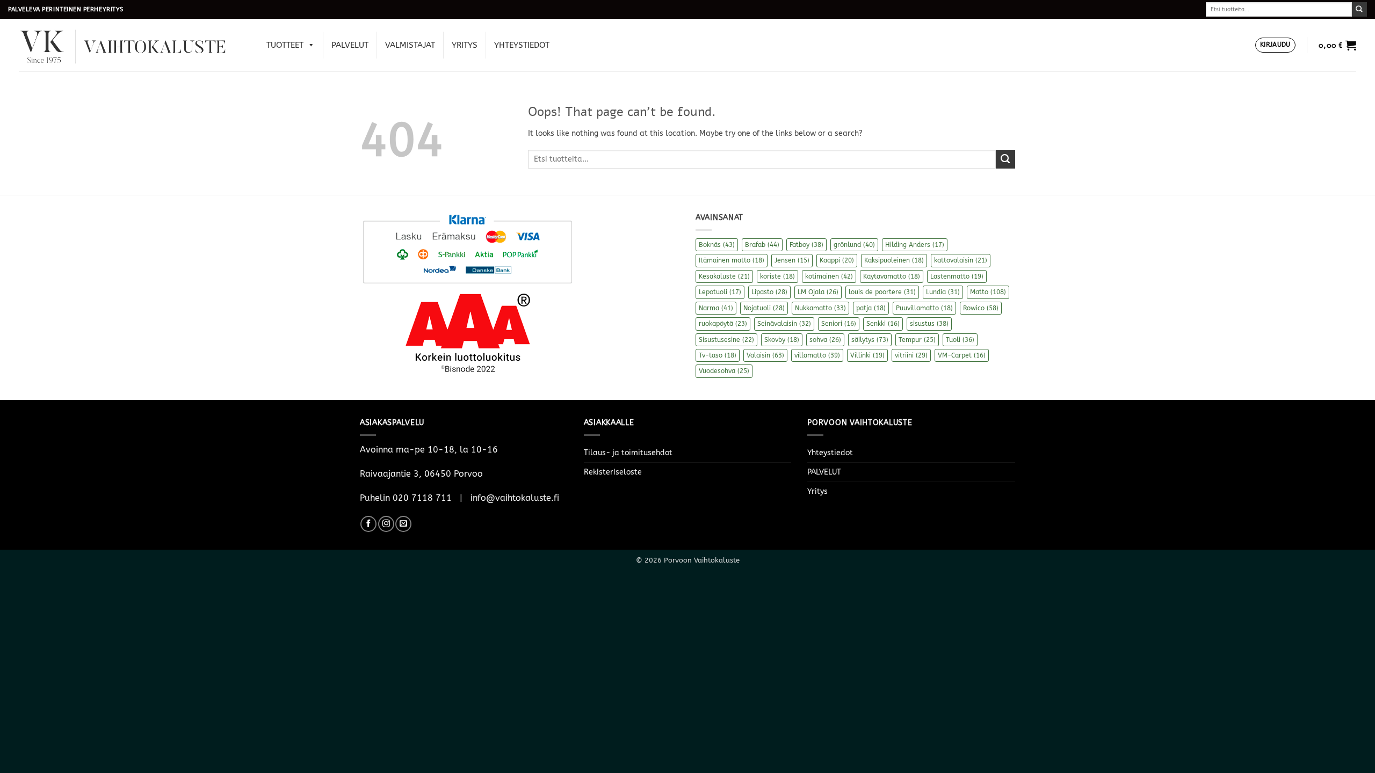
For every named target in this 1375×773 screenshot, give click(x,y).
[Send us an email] (403, 524)
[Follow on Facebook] (368, 524)
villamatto (817, 355)
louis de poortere (882, 292)
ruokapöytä (723, 323)
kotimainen (829, 276)
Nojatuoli (764, 308)
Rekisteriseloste (613, 472)
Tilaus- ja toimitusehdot (628, 452)
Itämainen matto (731, 260)
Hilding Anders (914, 245)
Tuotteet (284, 45)
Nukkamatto (820, 308)
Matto (988, 292)
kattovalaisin (960, 260)
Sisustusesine (726, 340)
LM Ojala (818, 292)
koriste (777, 276)
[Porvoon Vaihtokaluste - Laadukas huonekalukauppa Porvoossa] (130, 45)
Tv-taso (717, 355)
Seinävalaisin (784, 323)
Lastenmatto (956, 276)
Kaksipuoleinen (894, 260)
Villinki (867, 355)
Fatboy (806, 245)
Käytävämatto (891, 276)
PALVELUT (349, 45)
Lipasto (769, 292)
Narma (716, 308)
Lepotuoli (720, 292)
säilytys (869, 340)
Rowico (980, 308)
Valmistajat (410, 45)
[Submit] (1359, 9)
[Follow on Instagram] (386, 524)
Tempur (917, 340)
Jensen (792, 260)
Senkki (883, 323)
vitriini (911, 355)
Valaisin (765, 355)
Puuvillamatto (924, 308)
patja (871, 308)
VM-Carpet (962, 355)
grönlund (854, 245)
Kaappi (837, 260)
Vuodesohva (724, 371)
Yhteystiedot (521, 45)
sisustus (929, 323)
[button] (1275, 45)
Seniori (838, 323)
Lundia (943, 292)
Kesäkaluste (724, 276)
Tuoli (960, 340)
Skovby (781, 340)
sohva (825, 340)
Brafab (762, 245)
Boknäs (717, 245)
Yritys (464, 45)
